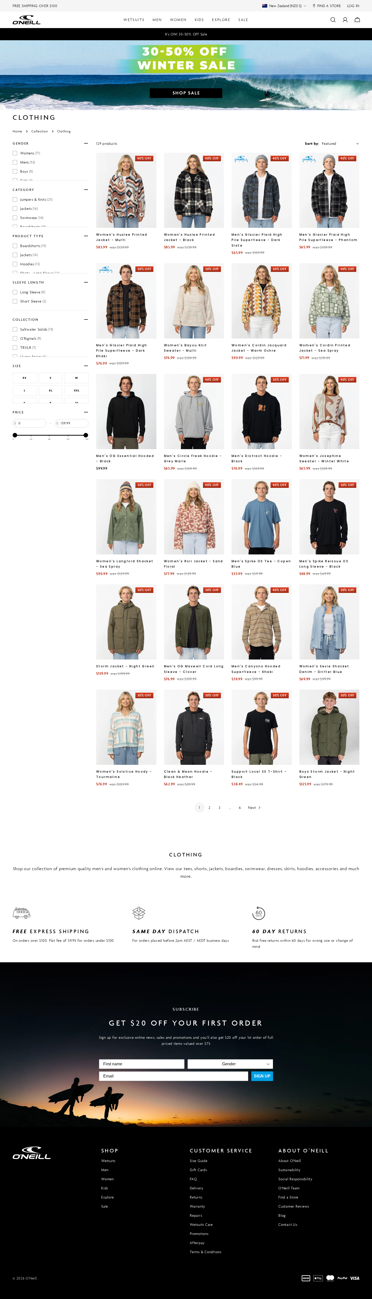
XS (25, 378)
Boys (26, 171)
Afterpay (197, 1242)
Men (104, 1169)
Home (17, 131)
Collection (39, 131)
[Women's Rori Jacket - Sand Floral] (194, 516)
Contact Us (287, 1224)
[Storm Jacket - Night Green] (126, 622)
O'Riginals (30, 338)
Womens (30, 153)
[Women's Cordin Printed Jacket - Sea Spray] (329, 300)
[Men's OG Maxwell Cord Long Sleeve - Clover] (194, 622)
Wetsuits (108, 1160)
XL (50, 390)
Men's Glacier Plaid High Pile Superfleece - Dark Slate (257, 240)
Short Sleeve (33, 301)
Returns (196, 1197)
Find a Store (288, 1197)
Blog (282, 1215)
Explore (107, 1197)
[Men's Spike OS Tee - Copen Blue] (262, 516)
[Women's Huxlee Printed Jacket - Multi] (126, 190)
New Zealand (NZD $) (285, 5)
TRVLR (28, 347)
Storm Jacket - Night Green (125, 666)
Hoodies (30, 264)
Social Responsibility (295, 1178)
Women (107, 1178)
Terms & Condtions (205, 1251)
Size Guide (199, 1160)
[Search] (333, 20)
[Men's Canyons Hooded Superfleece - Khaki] (262, 622)
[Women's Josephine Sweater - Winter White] (329, 411)
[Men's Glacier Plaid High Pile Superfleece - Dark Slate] (262, 190)
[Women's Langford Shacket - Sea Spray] (126, 516)
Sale (104, 1206)
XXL (76, 390)
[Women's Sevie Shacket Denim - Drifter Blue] (329, 622)
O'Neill (31, 1278)
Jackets (29, 208)
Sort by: (312, 143)
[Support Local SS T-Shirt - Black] (262, 727)
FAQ (193, 1178)
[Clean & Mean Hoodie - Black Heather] (194, 727)
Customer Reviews (293, 1206)
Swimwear (32, 217)
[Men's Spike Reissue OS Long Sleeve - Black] (329, 516)
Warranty (197, 1206)
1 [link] (199, 807)
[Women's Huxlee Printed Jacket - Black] (194, 190)
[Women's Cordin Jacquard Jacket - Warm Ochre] (262, 300)
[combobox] (229, 1064)
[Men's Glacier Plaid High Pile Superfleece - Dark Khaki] (126, 300)
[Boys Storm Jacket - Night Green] (329, 727)
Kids (104, 1188)
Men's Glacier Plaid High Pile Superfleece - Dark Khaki (121, 350)
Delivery (196, 1188)
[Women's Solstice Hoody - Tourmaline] (126, 727)
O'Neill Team (289, 1188)
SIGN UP (262, 1076)
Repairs (196, 1215)
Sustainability (289, 1169)
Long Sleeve (32, 292)
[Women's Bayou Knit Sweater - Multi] (194, 300)
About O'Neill (289, 1160)
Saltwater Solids (36, 329)
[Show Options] (268, 1064)
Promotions (199, 1233)
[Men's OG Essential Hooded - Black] (126, 411)
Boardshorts (33, 245)
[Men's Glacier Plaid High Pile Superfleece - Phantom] (329, 190)
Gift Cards (198, 1169)
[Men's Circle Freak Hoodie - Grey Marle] (194, 411)
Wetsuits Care (201, 1224)
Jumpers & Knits (36, 199)
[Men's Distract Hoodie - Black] (262, 411)
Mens (27, 162)
